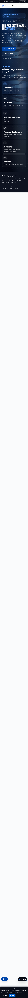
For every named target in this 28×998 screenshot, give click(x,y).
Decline (5, 995)
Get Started (8, 48)
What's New (14, 188)
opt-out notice (18, 992)
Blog (17, 186)
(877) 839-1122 (9, 58)
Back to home (8, 53)
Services (10, 186)
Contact (5, 188)
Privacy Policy (8, 992)
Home (4, 186)
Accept (12, 995)
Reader (23, 979)
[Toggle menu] (25, 5)
